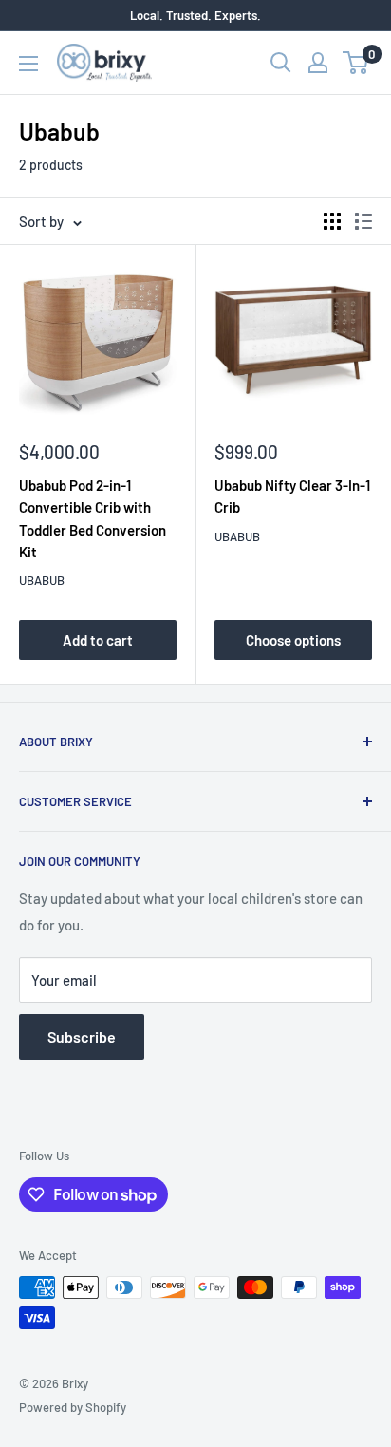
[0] (356, 62)
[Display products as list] (363, 221)
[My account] (317, 62)
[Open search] (280, 62)
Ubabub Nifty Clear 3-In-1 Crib (292, 496)
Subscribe (81, 1036)
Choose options (293, 639)
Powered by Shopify (72, 1407)
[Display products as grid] (332, 221)
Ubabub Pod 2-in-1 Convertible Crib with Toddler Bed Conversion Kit (92, 518)
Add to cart (98, 639)
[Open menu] (28, 63)
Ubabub (42, 580)
